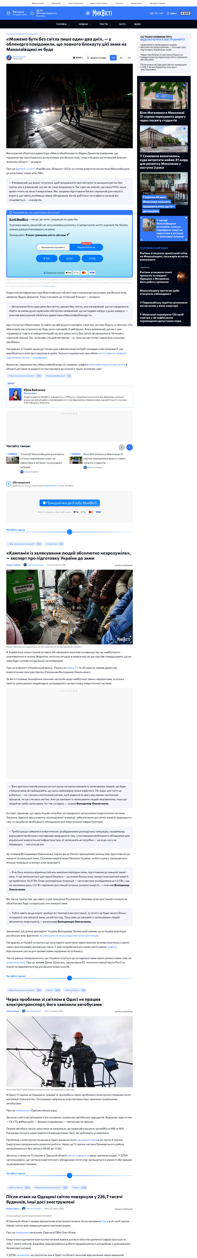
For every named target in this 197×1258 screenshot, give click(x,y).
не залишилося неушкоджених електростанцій (68, 935)
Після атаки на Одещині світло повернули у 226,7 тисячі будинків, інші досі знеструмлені (163, 67)
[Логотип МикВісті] (102, 13)
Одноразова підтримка (53, 247)
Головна (10, 33)
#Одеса (49, 990)
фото (122, 24)
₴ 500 (92, 258)
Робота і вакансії (75, 3)
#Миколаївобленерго (55, 376)
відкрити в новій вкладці (124, 565)
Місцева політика (157, 3)
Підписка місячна (86, 247)
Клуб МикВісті (19, 219)
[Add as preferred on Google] (87, 13)
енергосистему (15, 962)
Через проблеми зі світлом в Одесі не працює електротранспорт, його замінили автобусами (163, 57)
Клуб (186, 13)
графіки (112, 946)
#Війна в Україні (15, 1187)
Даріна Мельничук (36, 565)
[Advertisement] (69, 429)
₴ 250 (69, 258)
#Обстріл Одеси (72, 990)
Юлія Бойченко (19, 57)
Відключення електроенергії (162, 39)
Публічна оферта (49, 286)
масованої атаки (87, 1139)
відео (137, 24)
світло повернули (78, 1155)
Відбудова (56, 3)
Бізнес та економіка (99, 3)
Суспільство (32, 33)
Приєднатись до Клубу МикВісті (71, 503)
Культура (119, 3)
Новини (20, 33)
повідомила (23, 1110)
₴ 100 (47, 258)
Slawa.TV (72, 667)
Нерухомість (136, 3)
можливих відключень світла (107, 364)
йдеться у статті (25, 168)
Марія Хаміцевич (34, 1011)
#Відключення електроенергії (21, 376)
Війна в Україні (38, 3)
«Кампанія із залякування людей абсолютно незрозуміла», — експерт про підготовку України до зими (163, 47)
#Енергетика (51, 544)
